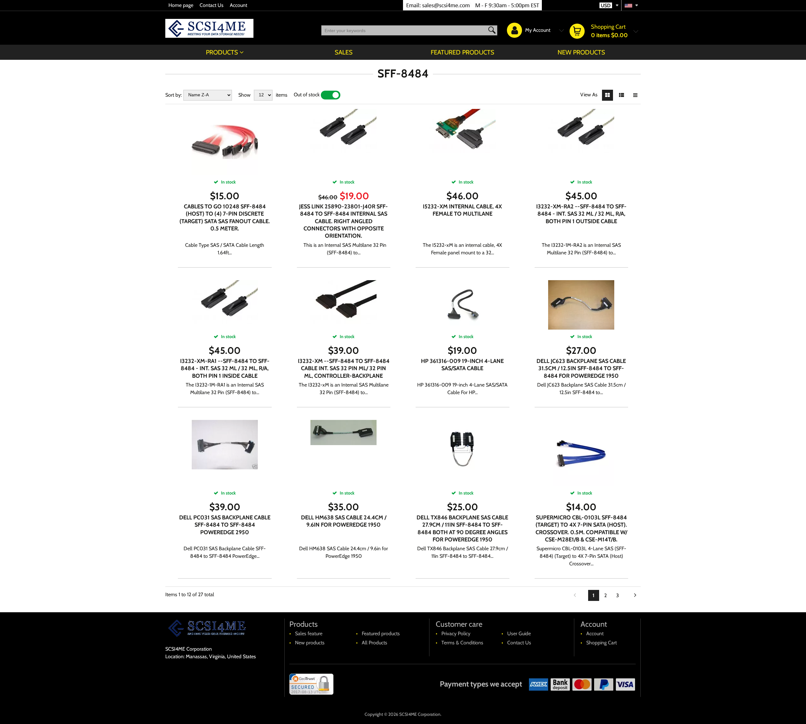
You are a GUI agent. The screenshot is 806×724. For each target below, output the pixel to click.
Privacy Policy (455, 633)
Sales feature (308, 633)
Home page (180, 5)
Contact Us (212, 5)
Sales (344, 52)
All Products (374, 643)
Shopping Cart (601, 643)
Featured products (462, 52)
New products (581, 52)
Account (238, 5)
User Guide (519, 633)
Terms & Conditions (462, 643)
